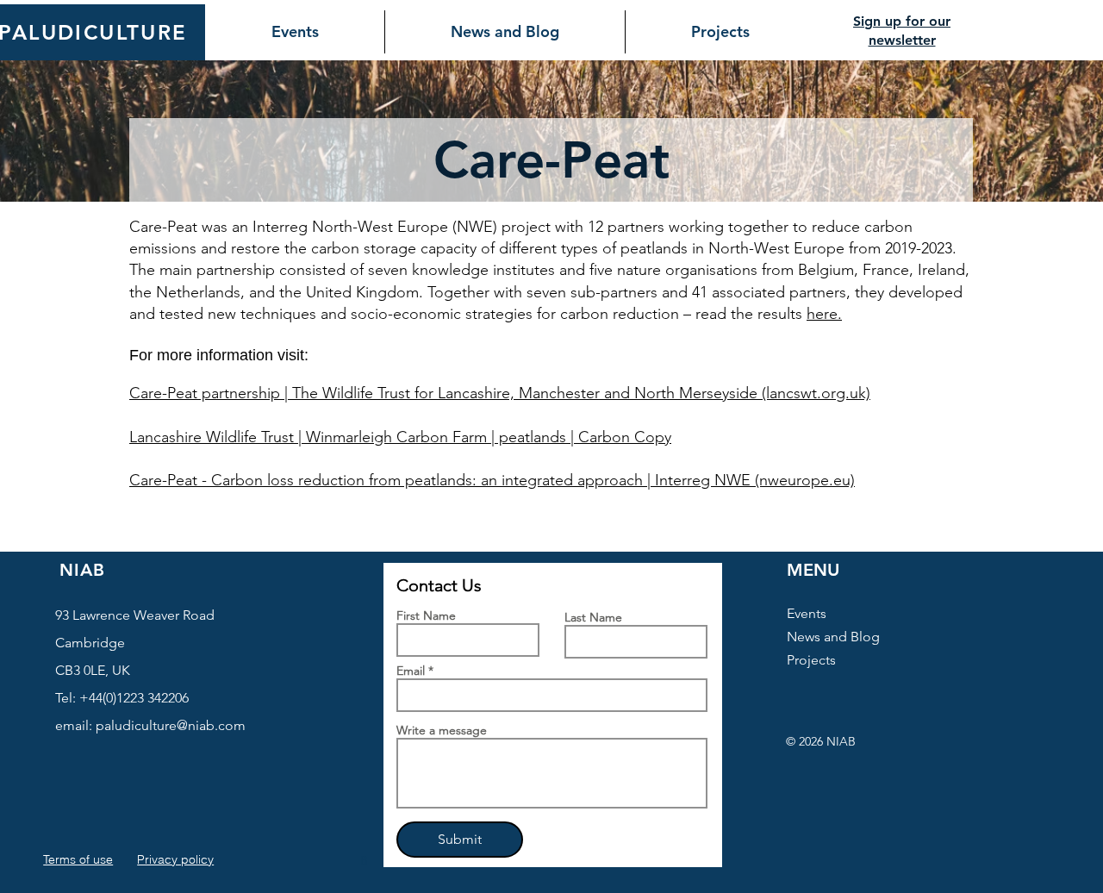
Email (410, 671)
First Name (426, 615)
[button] (366, 860)
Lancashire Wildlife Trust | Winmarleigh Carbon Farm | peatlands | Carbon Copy (400, 437)
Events (806, 613)
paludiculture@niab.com (171, 725)
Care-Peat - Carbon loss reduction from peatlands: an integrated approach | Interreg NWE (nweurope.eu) (492, 480)
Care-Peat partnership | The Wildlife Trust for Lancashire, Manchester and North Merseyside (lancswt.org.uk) (499, 393)
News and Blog (833, 636)
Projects (811, 660)
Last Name (593, 617)
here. (824, 313)
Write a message (441, 730)
